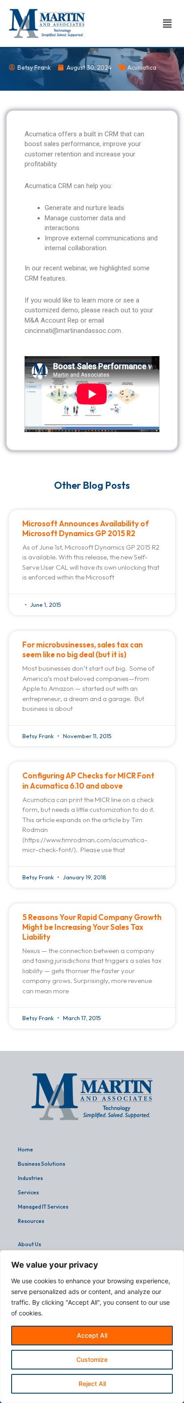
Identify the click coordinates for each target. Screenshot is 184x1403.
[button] (167, 23)
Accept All (92, 1335)
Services (28, 1192)
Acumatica (141, 67)
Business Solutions (41, 1163)
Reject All (92, 1383)
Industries (30, 1178)
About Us (29, 1244)
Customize (92, 1359)
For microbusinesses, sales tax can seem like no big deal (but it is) (82, 649)
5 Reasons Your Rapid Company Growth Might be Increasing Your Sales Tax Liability (92, 926)
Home (25, 1149)
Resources (31, 1221)
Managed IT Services (43, 1206)
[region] (92, 1326)
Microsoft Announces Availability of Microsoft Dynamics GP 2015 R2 (85, 528)
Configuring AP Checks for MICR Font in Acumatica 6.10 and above (88, 780)
